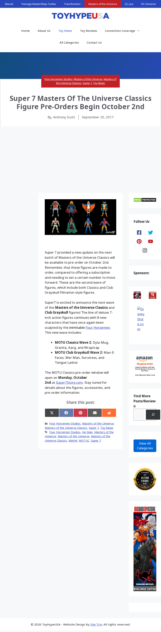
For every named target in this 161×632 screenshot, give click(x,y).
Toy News (65, 31)
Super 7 (87, 83)
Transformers (72, 4)
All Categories (69, 42)
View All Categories (145, 445)
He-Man (87, 432)
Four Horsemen (98, 327)
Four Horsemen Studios (59, 79)
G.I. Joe (129, 4)
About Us (44, 31)
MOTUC (84, 440)
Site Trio (96, 624)
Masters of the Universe (102, 4)
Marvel (9, 4)
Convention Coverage (120, 31)
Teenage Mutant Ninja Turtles (38, 4)
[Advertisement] (80, 155)
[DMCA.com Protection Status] (145, 201)
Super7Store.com (69, 382)
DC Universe (148, 4)
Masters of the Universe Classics (66, 428)
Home (25, 31)
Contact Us (94, 42)
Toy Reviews (88, 31)
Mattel (73, 440)
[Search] (153, 415)
